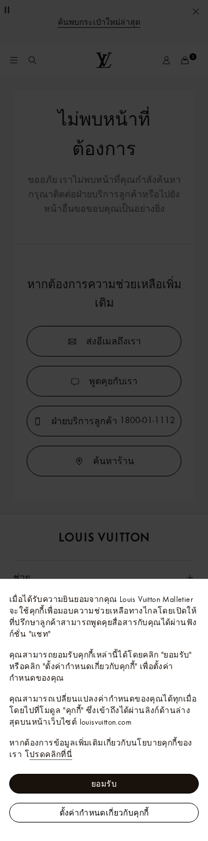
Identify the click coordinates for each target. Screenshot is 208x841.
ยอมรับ (104, 783)
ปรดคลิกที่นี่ (50, 754)
